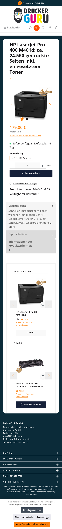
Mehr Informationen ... (43, 504)
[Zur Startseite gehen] (31, 15)
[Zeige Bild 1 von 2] (22, 119)
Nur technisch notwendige (32, 517)
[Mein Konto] (50, 27)
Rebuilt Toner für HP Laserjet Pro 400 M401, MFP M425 (31, 385)
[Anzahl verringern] (12, 165)
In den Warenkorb (31, 173)
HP (11, 78)
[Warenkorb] (56, 27)
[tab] (31, 216)
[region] (31, 104)
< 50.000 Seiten (21, 158)
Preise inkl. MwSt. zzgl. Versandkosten (25, 136)
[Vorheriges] (12, 105)
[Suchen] (30, 27)
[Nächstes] (50, 105)
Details (31, 332)
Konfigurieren (32, 510)
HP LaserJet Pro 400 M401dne (26, 313)
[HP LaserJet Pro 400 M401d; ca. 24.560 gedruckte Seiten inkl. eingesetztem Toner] (31, 104)
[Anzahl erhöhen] (42, 165)
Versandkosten (48, 486)
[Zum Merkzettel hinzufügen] (43, 305)
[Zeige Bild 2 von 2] (27, 119)
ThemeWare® (31, 494)
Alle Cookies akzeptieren (32, 524)
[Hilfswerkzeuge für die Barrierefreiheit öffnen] (36, 27)
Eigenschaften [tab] (17, 234)
